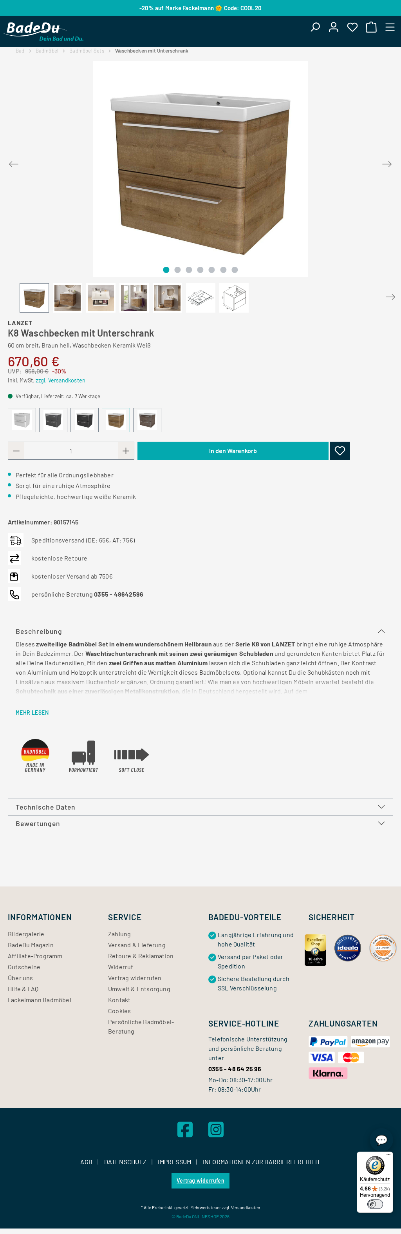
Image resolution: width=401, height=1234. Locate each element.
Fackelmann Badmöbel (39, 999)
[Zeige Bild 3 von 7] (189, 270)
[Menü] (390, 27)
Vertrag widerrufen (135, 977)
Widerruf (121, 966)
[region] (200, 187)
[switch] (375, 1204)
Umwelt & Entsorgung (139, 988)
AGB (87, 1161)
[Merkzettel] (352, 27)
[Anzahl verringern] (16, 451)
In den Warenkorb (233, 450)
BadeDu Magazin (31, 944)
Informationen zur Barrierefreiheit (262, 1161)
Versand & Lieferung (137, 944)
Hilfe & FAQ (23, 988)
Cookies (119, 1010)
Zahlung (119, 933)
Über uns (20, 977)
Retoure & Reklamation (140, 955)
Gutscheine (24, 966)
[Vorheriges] (14, 162)
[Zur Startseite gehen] (43, 31)
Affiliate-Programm (35, 955)
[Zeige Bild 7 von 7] (234, 270)
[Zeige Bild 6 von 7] (223, 270)
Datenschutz (126, 1161)
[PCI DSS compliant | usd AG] (383, 947)
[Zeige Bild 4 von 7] (200, 270)
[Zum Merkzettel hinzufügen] (339, 451)
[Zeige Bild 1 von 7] (166, 270)
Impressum (175, 1161)
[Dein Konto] (333, 27)
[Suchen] (315, 27)
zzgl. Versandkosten (60, 380)
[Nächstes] (387, 162)
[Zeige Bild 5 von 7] (212, 270)
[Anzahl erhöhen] (126, 451)
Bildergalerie (26, 933)
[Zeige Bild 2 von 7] (177, 270)
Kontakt (119, 999)
